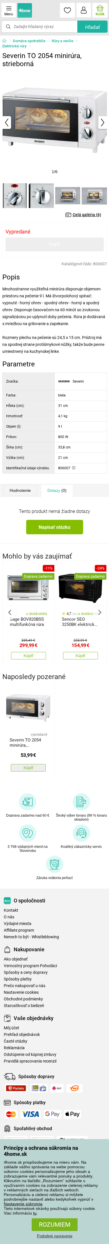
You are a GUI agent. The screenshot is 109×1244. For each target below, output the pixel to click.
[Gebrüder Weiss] (75, 1088)
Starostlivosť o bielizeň (24, 1006)
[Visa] (30, 1114)
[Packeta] (16, 1088)
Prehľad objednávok (22, 1034)
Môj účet (11, 1028)
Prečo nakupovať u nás (24, 986)
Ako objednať (16, 959)
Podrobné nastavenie (54, 1236)
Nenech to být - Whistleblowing (31, 937)
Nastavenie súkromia (23, 1204)
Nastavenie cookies (21, 992)
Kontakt (11, 910)
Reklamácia (14, 1048)
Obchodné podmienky (23, 999)
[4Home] (6, 41)
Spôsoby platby (18, 979)
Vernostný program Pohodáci (30, 966)
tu (35, 1213)
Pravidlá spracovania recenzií (30, 1061)
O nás (9, 917)
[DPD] (57, 1088)
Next (99, 612)
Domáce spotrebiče (29, 41)
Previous (10, 612)
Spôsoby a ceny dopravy (26, 972)
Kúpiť (54, 244)
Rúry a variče (62, 41)
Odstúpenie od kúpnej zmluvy (30, 1054)
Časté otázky (15, 1041)
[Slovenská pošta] (39, 1088)
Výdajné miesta (17, 924)
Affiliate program (19, 930)
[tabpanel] (54, 123)
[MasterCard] (11, 1114)
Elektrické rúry (14, 46)
